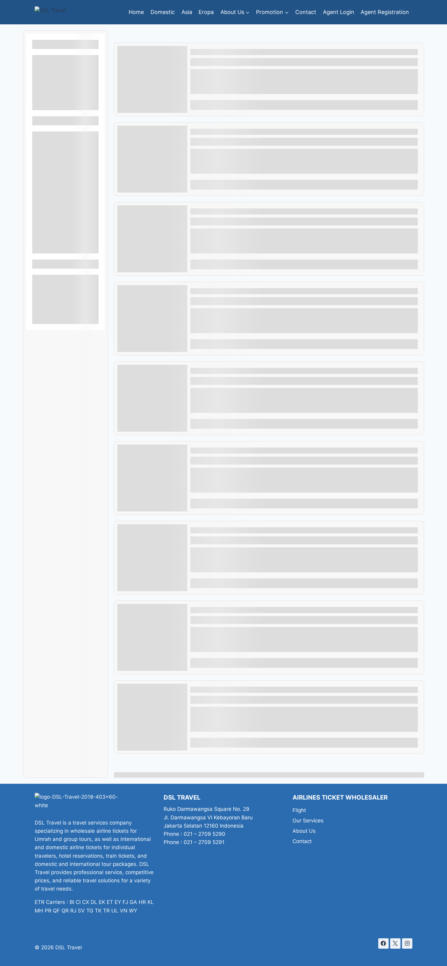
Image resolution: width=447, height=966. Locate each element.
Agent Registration (385, 12)
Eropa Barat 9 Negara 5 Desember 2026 (247, 610)
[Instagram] (407, 943)
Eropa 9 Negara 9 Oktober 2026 (236, 291)
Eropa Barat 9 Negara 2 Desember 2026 (247, 530)
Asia (187, 12)
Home (136, 12)
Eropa (206, 12)
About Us (304, 831)
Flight (299, 810)
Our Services (308, 821)
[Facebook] (383, 943)
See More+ (65, 104)
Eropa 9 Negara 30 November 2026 (241, 132)
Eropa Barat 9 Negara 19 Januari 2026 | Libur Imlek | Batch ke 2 (281, 52)
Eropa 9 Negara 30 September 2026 (242, 371)
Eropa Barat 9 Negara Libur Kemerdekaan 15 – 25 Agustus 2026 (281, 690)
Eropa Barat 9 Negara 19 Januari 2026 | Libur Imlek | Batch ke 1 (281, 451)
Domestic (163, 12)
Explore (405, 105)
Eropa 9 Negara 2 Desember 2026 (239, 211)
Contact (305, 12)
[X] (395, 943)
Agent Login (338, 12)
